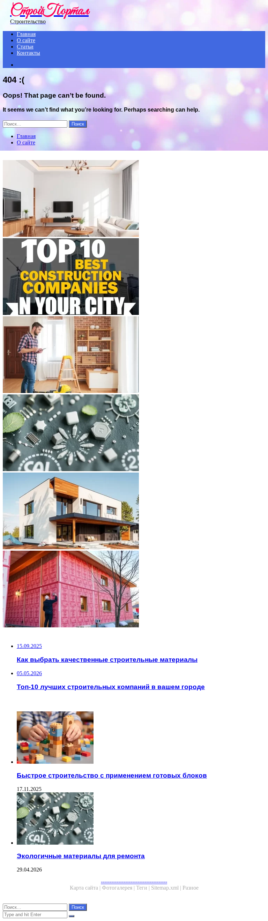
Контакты (28, 53)
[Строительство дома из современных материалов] (134, 512)
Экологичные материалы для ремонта (81, 856)
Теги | (143, 888)
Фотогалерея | (119, 888)
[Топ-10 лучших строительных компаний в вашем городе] (134, 277)
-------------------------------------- (134, 881)
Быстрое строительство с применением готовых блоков (112, 775)
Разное (191, 888)
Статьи (25, 47)
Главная (26, 34)
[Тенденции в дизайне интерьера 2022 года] (134, 199)
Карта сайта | (86, 888)
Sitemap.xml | (167, 888)
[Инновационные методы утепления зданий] (134, 590)
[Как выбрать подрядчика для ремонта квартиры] (134, 355)
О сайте (26, 40)
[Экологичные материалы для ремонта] (134, 433)
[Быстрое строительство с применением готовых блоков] (141, 738)
